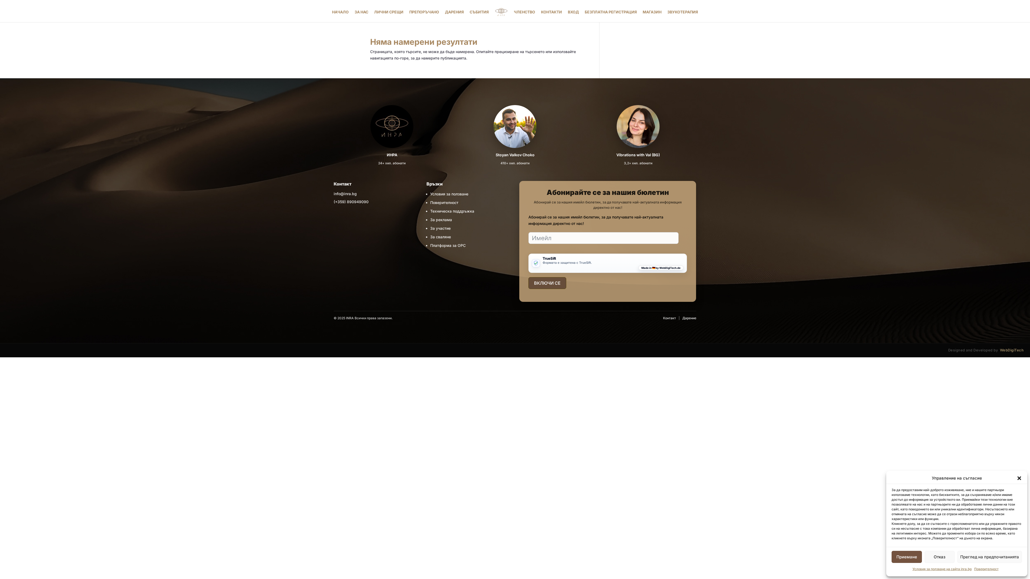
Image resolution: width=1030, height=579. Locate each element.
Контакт (669, 318)
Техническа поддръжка (452, 211)
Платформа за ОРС (448, 245)
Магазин (652, 12)
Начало (340, 12)
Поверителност (986, 569)
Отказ (940, 556)
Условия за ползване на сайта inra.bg (942, 569)
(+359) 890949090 (351, 201)
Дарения (454, 12)
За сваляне (440, 237)
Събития (479, 12)
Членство (524, 12)
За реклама (441, 219)
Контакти (551, 12)
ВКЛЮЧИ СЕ (547, 283)
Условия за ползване (449, 194)
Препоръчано (424, 12)
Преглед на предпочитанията (989, 556)
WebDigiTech (1012, 350)
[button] (1019, 478)
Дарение (689, 318)
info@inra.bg (345, 193)
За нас (361, 12)
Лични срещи (388, 12)
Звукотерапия (682, 12)
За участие (440, 228)
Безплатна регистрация (611, 12)
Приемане (906, 556)
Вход (573, 12)
